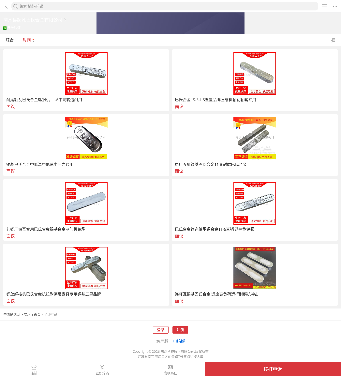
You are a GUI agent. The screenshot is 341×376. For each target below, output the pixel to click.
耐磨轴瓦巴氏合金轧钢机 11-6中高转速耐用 (44, 100)
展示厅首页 (32, 314)
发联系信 (170, 373)
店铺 (34, 373)
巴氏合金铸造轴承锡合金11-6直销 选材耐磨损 (215, 229)
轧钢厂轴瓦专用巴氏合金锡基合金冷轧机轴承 (45, 229)
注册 (180, 329)
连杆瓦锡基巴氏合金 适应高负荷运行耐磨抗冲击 (217, 294)
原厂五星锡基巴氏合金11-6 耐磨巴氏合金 (211, 164)
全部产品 (50, 314)
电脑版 (179, 341)
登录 (160, 329)
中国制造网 (11, 314)
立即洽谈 (102, 373)
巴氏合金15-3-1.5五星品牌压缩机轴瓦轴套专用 (215, 100)
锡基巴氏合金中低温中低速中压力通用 (39, 164)
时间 (27, 40)
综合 (10, 40)
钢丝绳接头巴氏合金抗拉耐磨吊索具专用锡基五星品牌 (53, 294)
